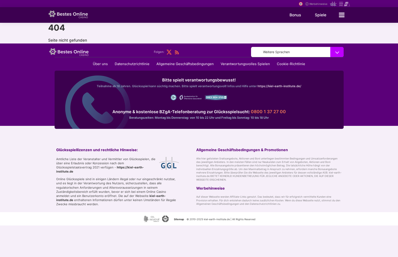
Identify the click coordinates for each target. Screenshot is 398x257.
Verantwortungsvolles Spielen (245, 64)
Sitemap (179, 219)
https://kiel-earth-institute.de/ (279, 86)
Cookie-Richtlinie (291, 64)
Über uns (100, 64)
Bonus (295, 15)
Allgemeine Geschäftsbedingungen (185, 64)
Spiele (320, 15)
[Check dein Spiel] (344, 4)
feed (177, 52)
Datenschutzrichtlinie (132, 64)
